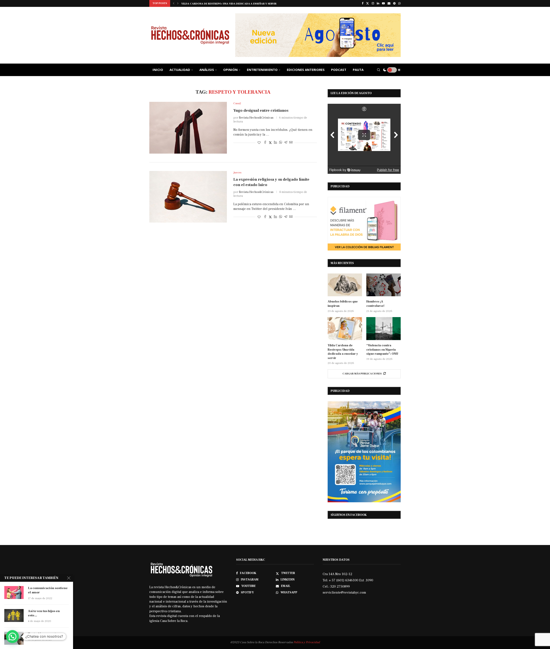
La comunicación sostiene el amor (48, 590)
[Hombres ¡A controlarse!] (383, 284)
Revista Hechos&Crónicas (256, 118)
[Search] (378, 70)
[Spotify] (394, 3)
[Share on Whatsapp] (280, 143)
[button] (173, 3)
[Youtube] (383, 3)
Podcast (338, 69)
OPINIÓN (230, 69)
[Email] (389, 3)
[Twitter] (367, 3)
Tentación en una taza (44, 634)
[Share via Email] (290, 143)
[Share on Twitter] (270, 143)
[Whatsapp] (399, 3)
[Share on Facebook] (265, 143)
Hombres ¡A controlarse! (375, 304)
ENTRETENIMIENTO (262, 69)
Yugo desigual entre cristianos (260, 110)
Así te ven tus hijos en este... (44, 613)
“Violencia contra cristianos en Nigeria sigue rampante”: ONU (226, 3)
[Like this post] (259, 143)
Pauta (358, 69)
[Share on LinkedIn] (275, 143)
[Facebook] (362, 3)
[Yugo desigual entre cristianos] (188, 127)
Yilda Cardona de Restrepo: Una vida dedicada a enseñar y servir (343, 352)
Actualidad (180, 69)
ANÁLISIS (206, 69)
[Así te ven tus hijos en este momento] (14, 615)
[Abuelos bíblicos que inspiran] (345, 284)
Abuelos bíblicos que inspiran (343, 304)
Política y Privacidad (306, 642)
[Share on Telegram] (285, 143)
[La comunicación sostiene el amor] (14, 592)
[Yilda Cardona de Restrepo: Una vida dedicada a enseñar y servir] (345, 328)
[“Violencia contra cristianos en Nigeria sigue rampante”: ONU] (383, 328)
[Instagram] (373, 3)
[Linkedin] (378, 3)
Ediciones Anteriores (306, 69)
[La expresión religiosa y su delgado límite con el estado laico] (188, 197)
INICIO (158, 69)
